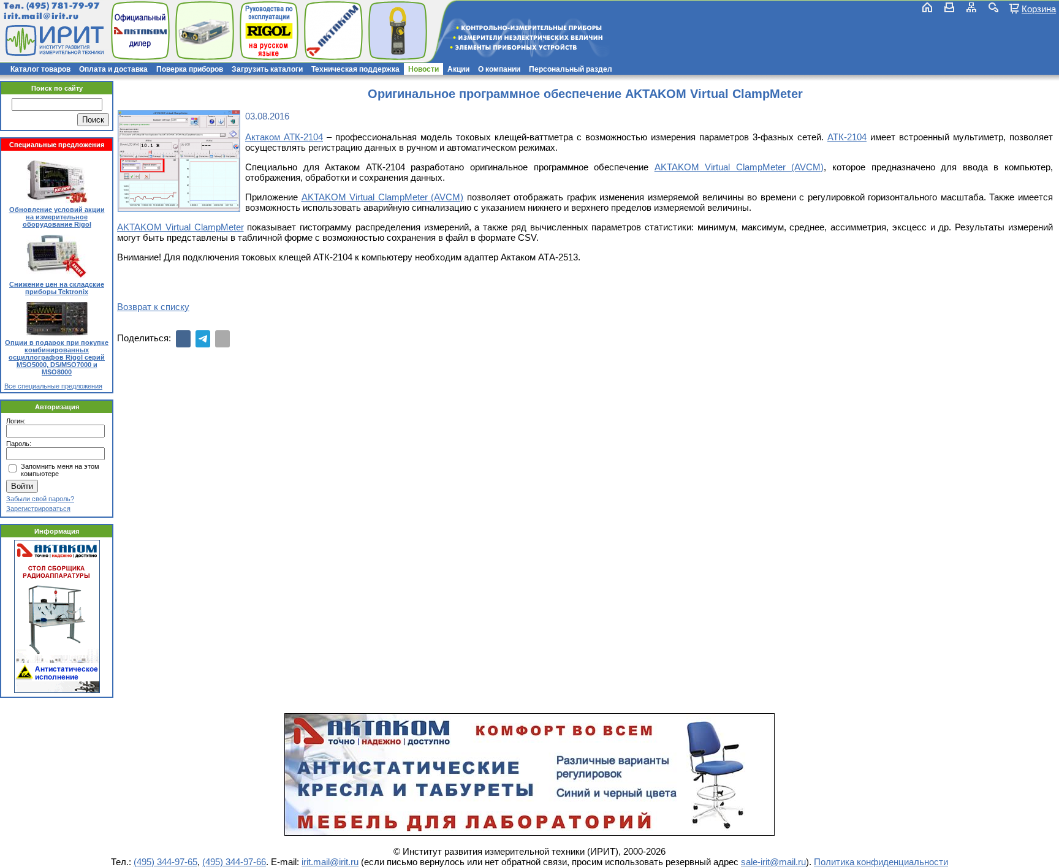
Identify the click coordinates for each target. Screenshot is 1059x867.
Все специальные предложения (53, 386)
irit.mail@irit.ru (41, 16)
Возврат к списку (153, 306)
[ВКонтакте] (183, 338)
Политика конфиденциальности (881, 862)
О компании (499, 69)
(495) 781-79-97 (62, 5)
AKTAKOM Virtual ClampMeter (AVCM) (739, 167)
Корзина (1039, 8)
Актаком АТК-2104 (284, 137)
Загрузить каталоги (267, 69)
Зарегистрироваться (38, 508)
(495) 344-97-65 (165, 862)
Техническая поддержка (355, 69)
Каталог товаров (40, 69)
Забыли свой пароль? (40, 498)
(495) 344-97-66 (234, 862)
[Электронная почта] (222, 338)
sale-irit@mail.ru (773, 862)
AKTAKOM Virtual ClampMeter (180, 227)
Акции (458, 69)
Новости (423, 69)
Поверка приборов (189, 69)
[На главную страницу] (53, 40)
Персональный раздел (570, 69)
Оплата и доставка (113, 69)
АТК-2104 (847, 137)
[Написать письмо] (949, 7)
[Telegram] (202, 338)
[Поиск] (993, 7)
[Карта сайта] (971, 7)
